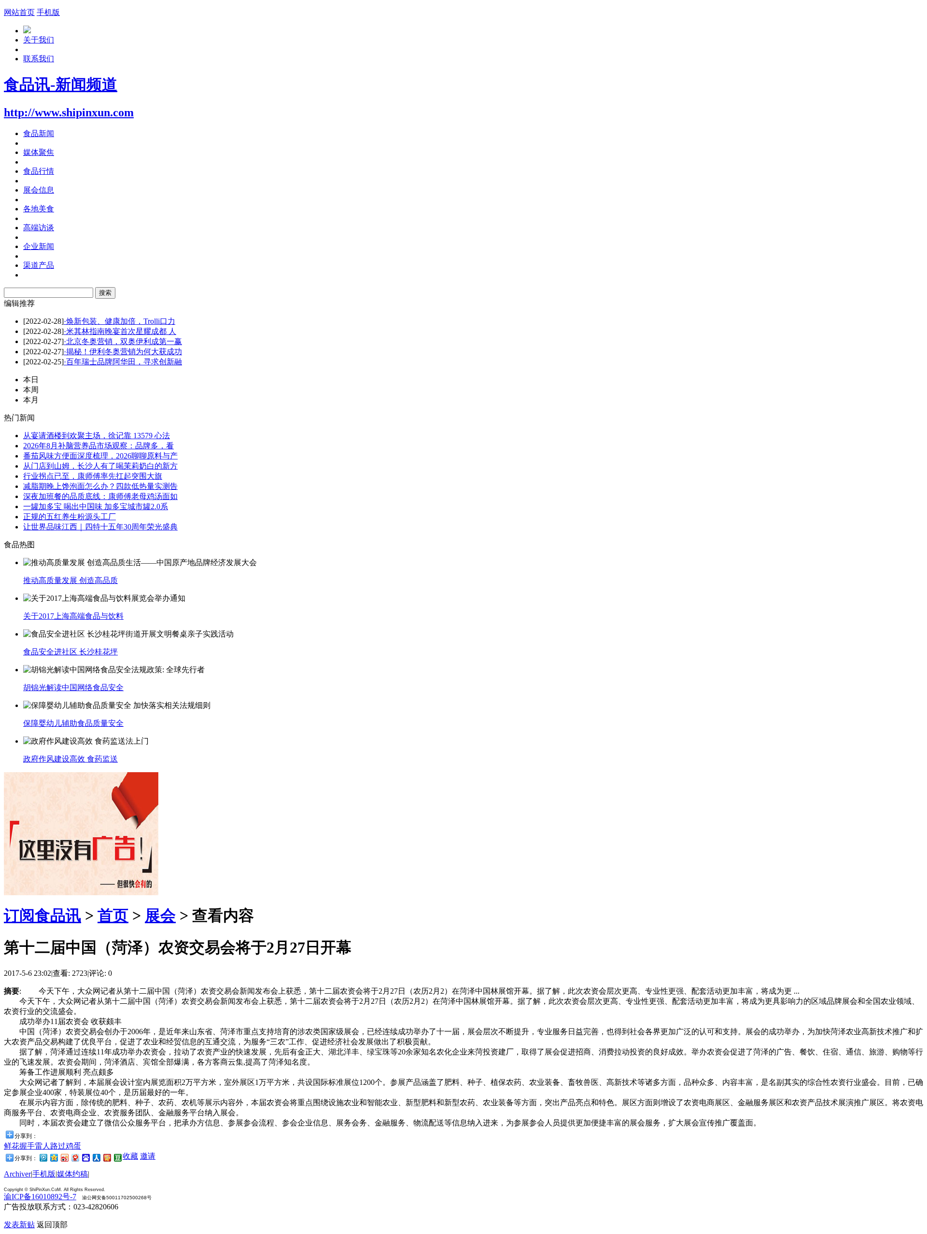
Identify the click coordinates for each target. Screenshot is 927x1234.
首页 (113, 915)
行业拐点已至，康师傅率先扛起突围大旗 (92, 476)
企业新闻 (38, 246)
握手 (27, 1146)
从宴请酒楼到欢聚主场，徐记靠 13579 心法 (96, 435)
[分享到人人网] (96, 1157)
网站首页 (19, 12)
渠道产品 (38, 265)
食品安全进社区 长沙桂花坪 (70, 652)
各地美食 (38, 209)
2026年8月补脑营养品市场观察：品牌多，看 (98, 446)
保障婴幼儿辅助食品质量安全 (73, 723)
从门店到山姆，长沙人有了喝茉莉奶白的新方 (100, 466)
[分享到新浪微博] (64, 1157)
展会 (160, 915)
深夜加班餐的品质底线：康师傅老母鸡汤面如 (100, 496)
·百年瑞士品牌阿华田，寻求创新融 (123, 362)
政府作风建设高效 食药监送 (70, 759)
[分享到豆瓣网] (117, 1157)
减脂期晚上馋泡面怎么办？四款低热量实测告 (100, 486)
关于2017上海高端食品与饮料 (73, 616)
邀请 (147, 1156)
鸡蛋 (73, 1146)
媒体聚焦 (38, 152)
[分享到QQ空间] (53, 1157)
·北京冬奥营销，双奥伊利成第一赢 (123, 341)
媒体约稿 (72, 1174)
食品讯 (58, 915)
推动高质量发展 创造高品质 (70, 580)
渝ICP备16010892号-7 (40, 1196)
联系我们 (38, 59)
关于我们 (38, 40)
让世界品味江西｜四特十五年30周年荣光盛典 (100, 527)
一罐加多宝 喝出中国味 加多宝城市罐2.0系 (95, 506)
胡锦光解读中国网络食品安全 (73, 687)
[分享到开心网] (106, 1157)
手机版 (48, 12)
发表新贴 (19, 1224)
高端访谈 (38, 227)
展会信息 (38, 190)
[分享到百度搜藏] (85, 1157)
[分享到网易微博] (75, 1157)
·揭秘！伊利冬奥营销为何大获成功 (123, 351)
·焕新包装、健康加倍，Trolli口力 (119, 321)
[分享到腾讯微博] (43, 1157)
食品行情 (38, 171)
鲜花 (11, 1146)
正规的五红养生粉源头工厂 (69, 517)
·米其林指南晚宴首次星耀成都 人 (120, 331)
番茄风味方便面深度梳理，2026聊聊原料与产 (100, 456)
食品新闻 (38, 133)
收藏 (130, 1156)
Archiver (17, 1174)
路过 (58, 1146)
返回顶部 (52, 1224)
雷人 (42, 1146)
